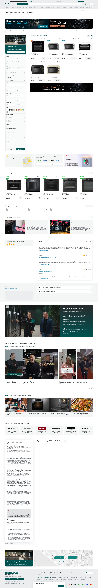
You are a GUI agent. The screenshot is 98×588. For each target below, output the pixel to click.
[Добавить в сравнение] (42, 39)
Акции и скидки (81, 1)
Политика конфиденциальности (73, 579)
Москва (6, 1)
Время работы (39, 574)
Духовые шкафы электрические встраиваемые (30, 30)
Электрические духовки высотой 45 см (14, 30)
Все (6, 30)
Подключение (59, 577)
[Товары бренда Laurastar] (53, 7)
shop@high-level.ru (69, 572)
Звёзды (16, 346)
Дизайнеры (11, 346)
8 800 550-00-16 (21, 583)
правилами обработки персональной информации (43, 586)
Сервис (75, 1)
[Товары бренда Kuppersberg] (87, 7)
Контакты (54, 577)
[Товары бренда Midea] (70, 7)
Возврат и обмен (88, 577)
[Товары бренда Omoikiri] (47, 7)
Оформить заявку (49, 164)
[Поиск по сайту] (55, 4)
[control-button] (92, 173)
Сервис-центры (66, 577)
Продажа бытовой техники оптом (43, 581)
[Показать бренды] (92, 7)
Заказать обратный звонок (53, 574)
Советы (24, 395)
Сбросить (11, 149)
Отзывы (49, 579)
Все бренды (8, 63)
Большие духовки (61, 30)
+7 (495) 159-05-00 (41, 1)
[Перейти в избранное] (88, 4)
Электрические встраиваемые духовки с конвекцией (48, 30)
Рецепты (19, 395)
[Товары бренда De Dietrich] (13, 7)
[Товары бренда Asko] (7, 7)
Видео (14, 395)
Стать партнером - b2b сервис (15, 578)
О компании (81, 577)
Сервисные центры (9, 543)
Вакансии (39, 579)
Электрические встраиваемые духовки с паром (73, 30)
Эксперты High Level (30, 346)
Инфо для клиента (88, 1)
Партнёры (22, 346)
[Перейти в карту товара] (38, 46)
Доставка (67, 1)
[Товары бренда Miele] (25, 7)
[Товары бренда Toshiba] (76, 7)
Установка (12, 503)
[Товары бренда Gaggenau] (30, 7)
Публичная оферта (63, 579)
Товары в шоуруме (47, 577)
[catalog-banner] (27, 24)
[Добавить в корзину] (43, 58)
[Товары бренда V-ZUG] (42, 7)
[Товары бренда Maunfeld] (81, 7)
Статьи (10, 395)
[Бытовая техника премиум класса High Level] (10, 4)
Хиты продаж (33, 35)
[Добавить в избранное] (44, 39)
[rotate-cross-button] (91, 288)
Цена (38, 35)
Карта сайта (83, 579)
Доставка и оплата (74, 577)
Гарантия (71, 1)
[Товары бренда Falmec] (19, 7)
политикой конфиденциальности (52, 585)
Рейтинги (29, 395)
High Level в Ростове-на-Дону (57, 581)
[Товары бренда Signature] (36, 7)
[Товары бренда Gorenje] (59, 7)
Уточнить (57, 58)
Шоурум (30, 1)
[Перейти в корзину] (91, 4)
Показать (20, 149)
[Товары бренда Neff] (64, 7)
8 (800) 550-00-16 (51, 1)
